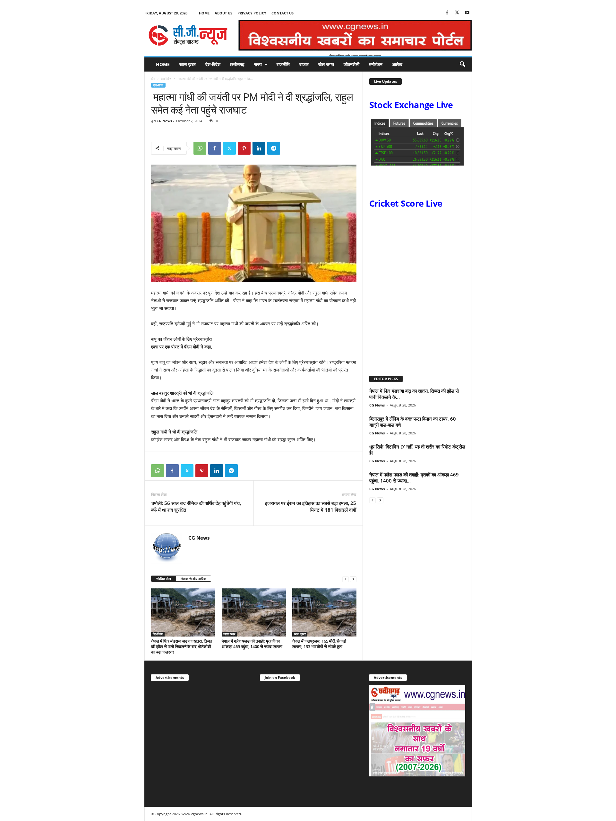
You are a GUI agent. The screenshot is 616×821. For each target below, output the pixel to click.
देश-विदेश (212, 64)
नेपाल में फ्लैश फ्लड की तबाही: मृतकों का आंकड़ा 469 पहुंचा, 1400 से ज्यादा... (414, 477)
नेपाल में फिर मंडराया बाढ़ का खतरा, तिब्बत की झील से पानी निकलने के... (414, 394)
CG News (164, 120)
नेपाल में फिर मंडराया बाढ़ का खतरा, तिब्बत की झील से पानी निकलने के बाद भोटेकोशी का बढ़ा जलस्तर (181, 646)
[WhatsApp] (199, 148)
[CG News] (188, 35)
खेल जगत (326, 64)
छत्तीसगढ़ (237, 64)
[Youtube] (467, 13)
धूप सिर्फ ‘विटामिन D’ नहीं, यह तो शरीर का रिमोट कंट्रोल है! (417, 449)
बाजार (304, 64)
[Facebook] (447, 13)
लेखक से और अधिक (193, 578)
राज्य (258, 64)
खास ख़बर (187, 64)
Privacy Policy (251, 13)
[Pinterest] (244, 148)
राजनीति (283, 64)
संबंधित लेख (163, 578)
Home (204, 13)
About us (223, 13)
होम (153, 78)
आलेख (397, 64)
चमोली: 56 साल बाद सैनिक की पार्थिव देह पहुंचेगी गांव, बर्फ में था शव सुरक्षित (196, 506)
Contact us (282, 13)
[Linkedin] (258, 148)
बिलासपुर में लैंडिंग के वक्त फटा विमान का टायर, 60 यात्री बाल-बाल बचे (412, 421)
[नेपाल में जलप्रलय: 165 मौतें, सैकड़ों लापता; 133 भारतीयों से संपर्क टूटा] (324, 612)
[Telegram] (273, 148)
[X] (457, 13)
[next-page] (353, 579)
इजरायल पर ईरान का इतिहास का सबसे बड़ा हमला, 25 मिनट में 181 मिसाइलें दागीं (310, 506)
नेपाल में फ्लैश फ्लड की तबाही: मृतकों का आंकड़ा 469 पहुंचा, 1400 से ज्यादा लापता (252, 643)
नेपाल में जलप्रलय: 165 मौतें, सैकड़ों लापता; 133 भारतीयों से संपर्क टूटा (319, 643)
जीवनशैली (351, 64)
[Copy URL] (288, 148)
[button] (462, 64)
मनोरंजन (375, 64)
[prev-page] (345, 579)
